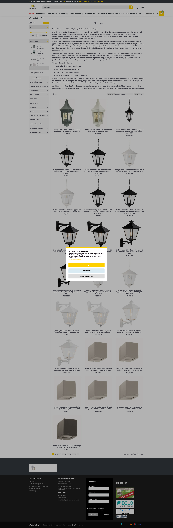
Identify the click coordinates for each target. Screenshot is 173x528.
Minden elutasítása (86, 276)
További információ (74, 259)
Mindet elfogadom (86, 265)
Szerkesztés (87, 270)
